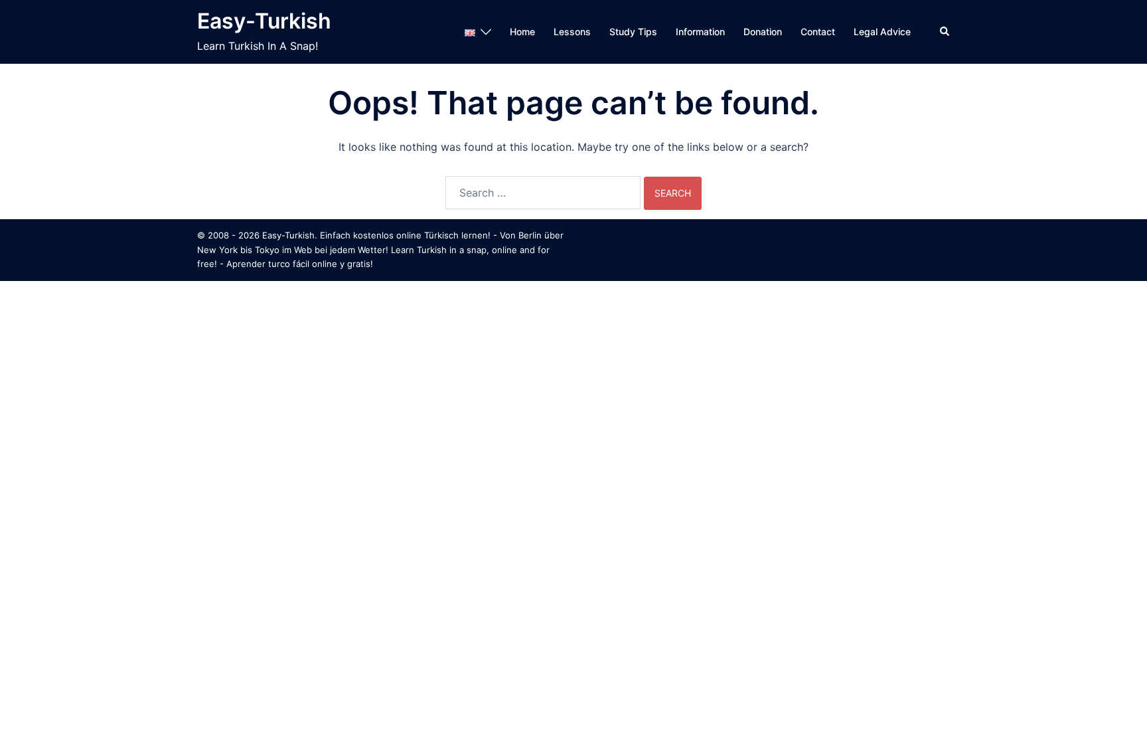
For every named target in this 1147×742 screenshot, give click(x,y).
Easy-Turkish (264, 21)
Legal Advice (882, 31)
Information (700, 31)
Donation (762, 31)
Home (522, 31)
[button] (945, 32)
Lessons (572, 31)
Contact (818, 31)
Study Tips (633, 31)
